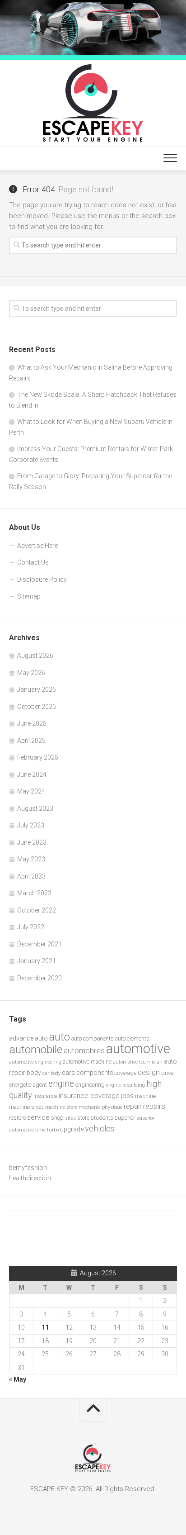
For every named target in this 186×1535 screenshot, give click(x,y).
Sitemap (29, 596)
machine (145, 1096)
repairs (154, 1106)
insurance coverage (89, 1096)
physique (112, 1107)
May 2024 (31, 791)
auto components (92, 1038)
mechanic (90, 1107)
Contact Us (33, 562)
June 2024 (31, 774)
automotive (138, 1048)
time (40, 1130)
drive (167, 1072)
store (83, 1117)
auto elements (132, 1038)
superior (125, 1117)
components (94, 1072)
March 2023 (34, 893)
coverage (125, 1072)
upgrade (72, 1129)
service (38, 1117)
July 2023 (30, 825)
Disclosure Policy (42, 579)
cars (68, 1072)
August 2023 (35, 808)
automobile (35, 1049)
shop (57, 1117)
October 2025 (36, 706)
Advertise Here (37, 545)
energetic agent (28, 1084)
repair (133, 1106)
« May (17, 1379)
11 (45, 1327)
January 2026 (36, 689)
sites (70, 1118)
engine (61, 1084)
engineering (90, 1084)
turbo (53, 1130)
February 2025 (37, 757)
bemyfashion (28, 1167)
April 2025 (31, 740)
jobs (127, 1095)
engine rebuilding (125, 1085)
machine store (61, 1107)
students (102, 1117)
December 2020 (39, 978)
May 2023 (31, 859)
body (34, 1072)
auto (59, 1037)
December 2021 (39, 944)
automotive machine (87, 1061)
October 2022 (36, 910)
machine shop (26, 1106)
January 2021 (36, 961)
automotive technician (138, 1062)
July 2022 (30, 927)
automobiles (84, 1050)
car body (51, 1073)
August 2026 (35, 655)
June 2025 (31, 723)
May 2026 (31, 672)
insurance (45, 1096)
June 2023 (31, 842)
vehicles (100, 1128)
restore (17, 1117)
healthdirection (30, 1178)
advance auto (28, 1038)
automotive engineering (35, 1062)
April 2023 (31, 876)
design (149, 1072)
